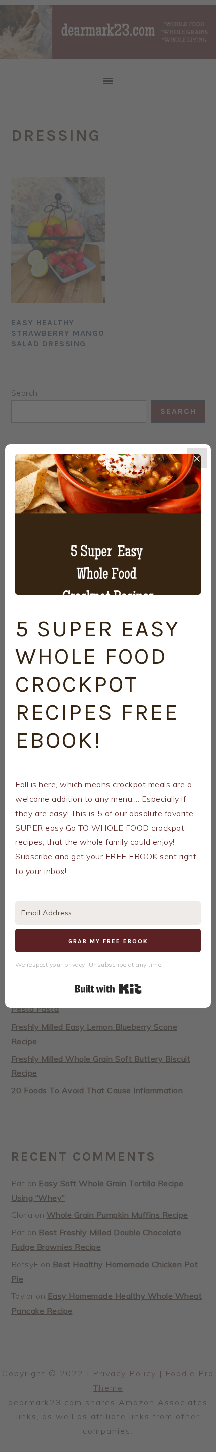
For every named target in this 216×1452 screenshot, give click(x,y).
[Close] (197, 458)
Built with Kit (108, 989)
